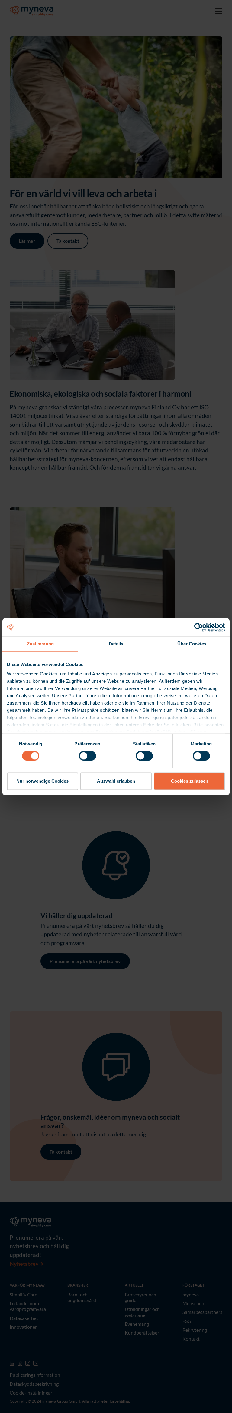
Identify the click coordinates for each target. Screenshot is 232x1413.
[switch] (87, 756)
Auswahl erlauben (116, 781)
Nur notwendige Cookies (42, 781)
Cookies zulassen (189, 781)
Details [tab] (116, 643)
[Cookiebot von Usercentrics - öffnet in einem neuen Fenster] (198, 627)
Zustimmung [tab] (40, 643)
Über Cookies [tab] (191, 643)
